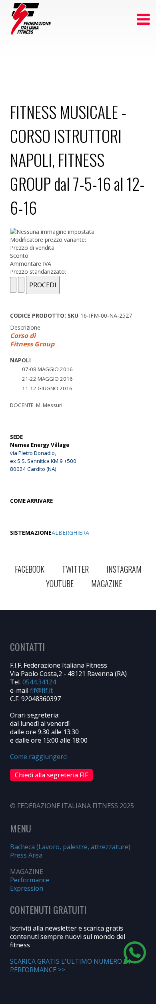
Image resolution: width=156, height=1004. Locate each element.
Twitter (75, 569)
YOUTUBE (60, 583)
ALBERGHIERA (70, 532)
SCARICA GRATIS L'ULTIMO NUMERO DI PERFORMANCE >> (70, 965)
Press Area (26, 855)
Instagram (124, 569)
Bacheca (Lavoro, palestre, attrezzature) (70, 846)
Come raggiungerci (39, 756)
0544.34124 (39, 682)
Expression (26, 888)
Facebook (29, 569)
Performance (29, 880)
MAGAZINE (106, 583)
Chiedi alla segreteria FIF (51, 775)
